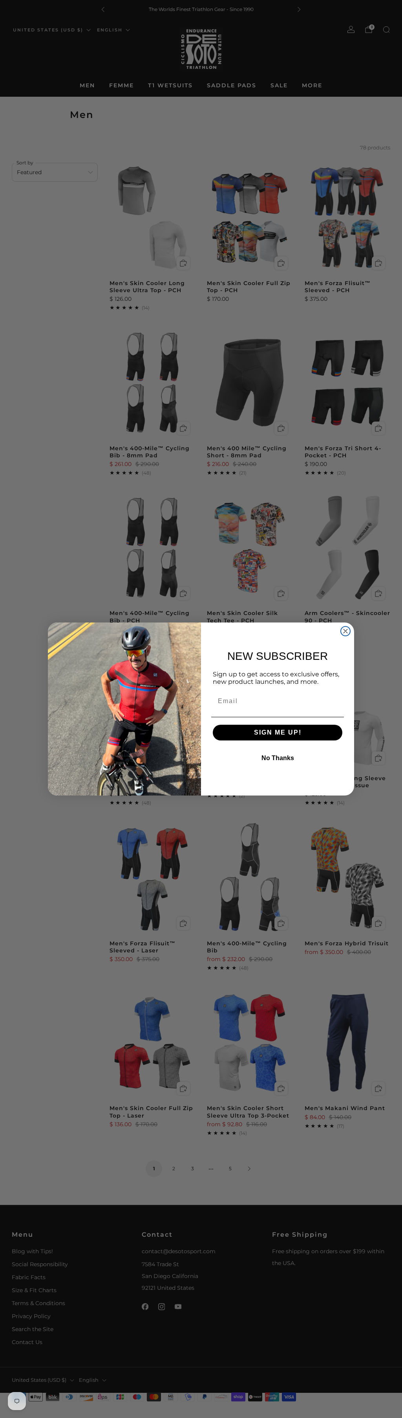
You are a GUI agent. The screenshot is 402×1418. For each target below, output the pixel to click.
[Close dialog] (345, 631)
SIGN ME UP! (278, 732)
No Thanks (277, 758)
